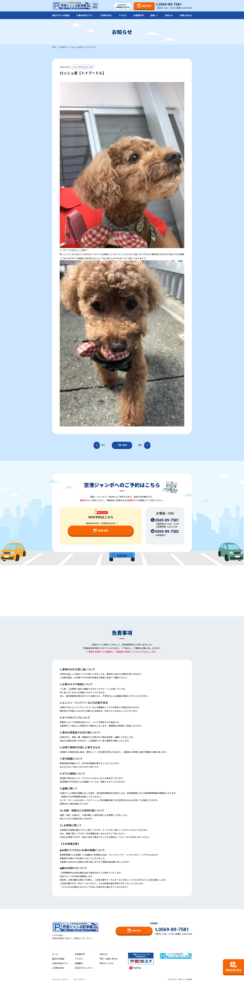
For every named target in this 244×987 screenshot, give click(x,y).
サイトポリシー (80, 979)
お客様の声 (138, 15)
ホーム (55, 954)
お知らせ (169, 15)
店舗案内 (79, 963)
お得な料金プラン (84, 15)
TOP (54, 47)
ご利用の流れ (106, 15)
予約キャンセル (106, 963)
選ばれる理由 (58, 958)
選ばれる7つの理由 (61, 15)
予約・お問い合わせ (108, 958)
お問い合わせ (186, 15)
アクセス (123, 15)
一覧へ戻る (122, 444)
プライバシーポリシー (61, 979)
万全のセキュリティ (84, 967)
